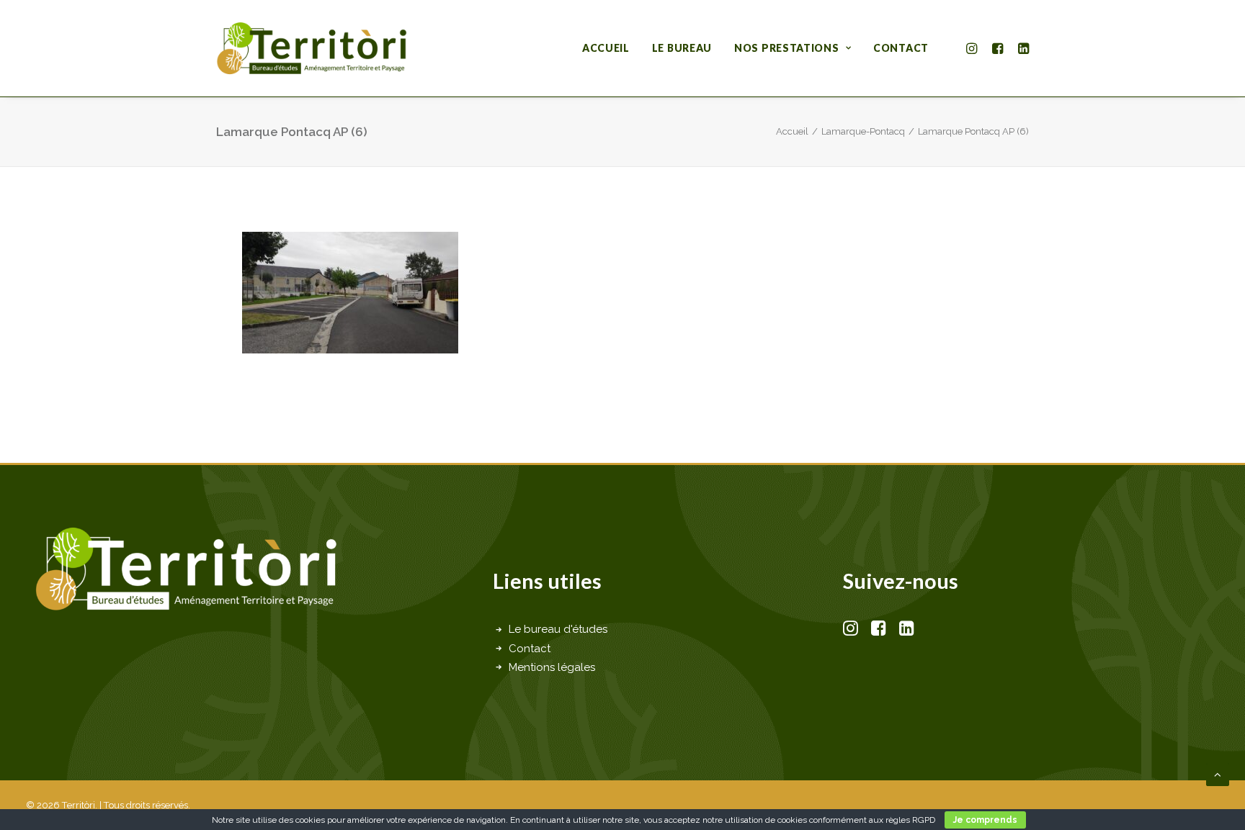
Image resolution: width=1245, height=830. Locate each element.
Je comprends (985, 820)
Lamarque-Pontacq (863, 131)
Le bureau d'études (558, 629)
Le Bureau (682, 48)
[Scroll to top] (1217, 773)
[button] (973, 48)
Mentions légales (552, 667)
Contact (901, 48)
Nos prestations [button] (786, 48)
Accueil (606, 48)
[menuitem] (606, 48)
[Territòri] (311, 48)
